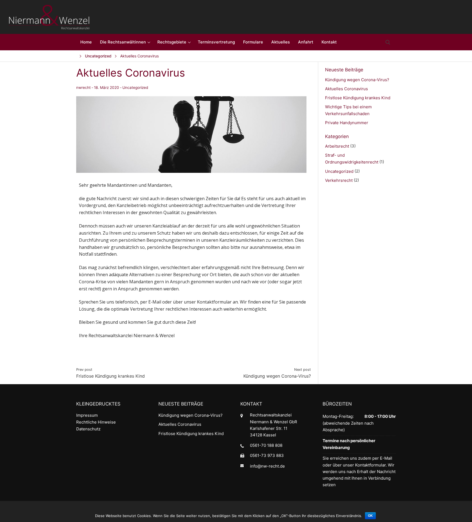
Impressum (87, 415)
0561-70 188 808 (266, 445)
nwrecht (83, 88)
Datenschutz (88, 428)
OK (370, 516)
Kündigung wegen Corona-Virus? (357, 79)
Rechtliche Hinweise (96, 422)
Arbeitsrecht (337, 146)
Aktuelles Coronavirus (346, 88)
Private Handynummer (346, 122)
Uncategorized (135, 87)
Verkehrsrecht (339, 180)
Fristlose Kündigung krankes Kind (357, 97)
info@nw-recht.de (267, 465)
